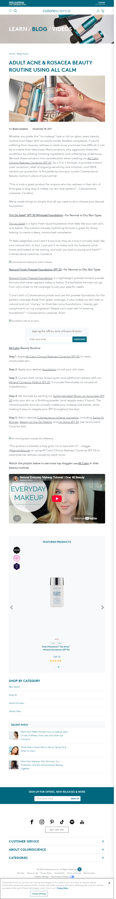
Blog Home (22, 53)
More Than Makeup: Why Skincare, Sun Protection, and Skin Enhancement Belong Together (42, 765)
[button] (55, 667)
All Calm (14, 348)
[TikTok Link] (62, 822)
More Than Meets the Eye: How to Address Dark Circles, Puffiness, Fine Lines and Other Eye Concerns (44, 735)
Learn (18, 29)
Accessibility (59, 873)
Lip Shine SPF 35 (68, 422)
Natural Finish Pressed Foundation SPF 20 (35, 269)
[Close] (109, 883)
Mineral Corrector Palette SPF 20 (29, 382)
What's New (15, 711)
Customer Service (24, 841)
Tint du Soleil (17, 223)
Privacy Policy (46, 873)
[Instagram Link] (42, 822)
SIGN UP (75, 798)
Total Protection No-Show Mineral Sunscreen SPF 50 (56, 648)
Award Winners (16, 703)
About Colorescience (27, 849)
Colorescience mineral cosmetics (58, 417)
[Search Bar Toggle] (15, 11)
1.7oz (52, 643)
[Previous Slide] (12, 608)
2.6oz (59, 643)
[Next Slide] (102, 608)
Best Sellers (14, 686)
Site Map (20, 873)
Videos (62, 29)
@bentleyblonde (19, 450)
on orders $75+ (17, 5)
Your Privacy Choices (59, 876)
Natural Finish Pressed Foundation (31, 278)
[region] (57, 888)
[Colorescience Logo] (57, 10)
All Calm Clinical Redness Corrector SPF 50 (52, 356)
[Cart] (103, 10)
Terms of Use (32, 873)
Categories (18, 858)
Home (12, 53)
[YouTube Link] (82, 822)
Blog (39, 29)
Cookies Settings (42, 876)
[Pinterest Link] (52, 822)
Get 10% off (57, 830)
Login (100, 3)
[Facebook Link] (32, 822)
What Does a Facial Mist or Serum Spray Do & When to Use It (43, 749)
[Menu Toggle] (10, 10)
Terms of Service (74, 873)
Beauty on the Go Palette (36, 422)
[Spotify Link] (72, 822)
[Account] (98, 11)
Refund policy (89, 873)
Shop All (13, 695)
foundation (49, 369)
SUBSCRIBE (79, 339)
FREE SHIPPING (16, 2)
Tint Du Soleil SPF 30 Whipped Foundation (36, 215)
